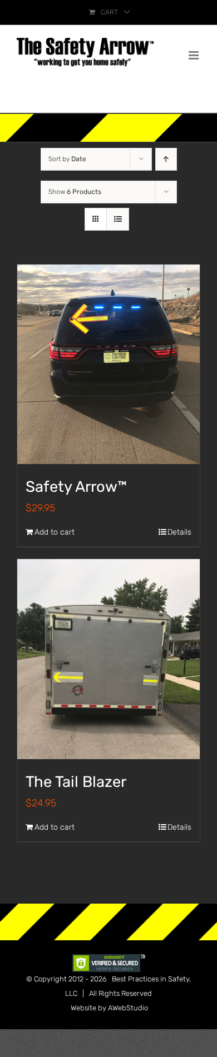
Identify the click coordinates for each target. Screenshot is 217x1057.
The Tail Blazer (76, 781)
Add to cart (54, 532)
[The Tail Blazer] (108, 659)
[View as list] (118, 219)
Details (179, 532)
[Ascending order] (166, 159)
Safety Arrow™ (76, 486)
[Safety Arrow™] (108, 364)
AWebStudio (128, 1008)
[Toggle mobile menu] (194, 55)
